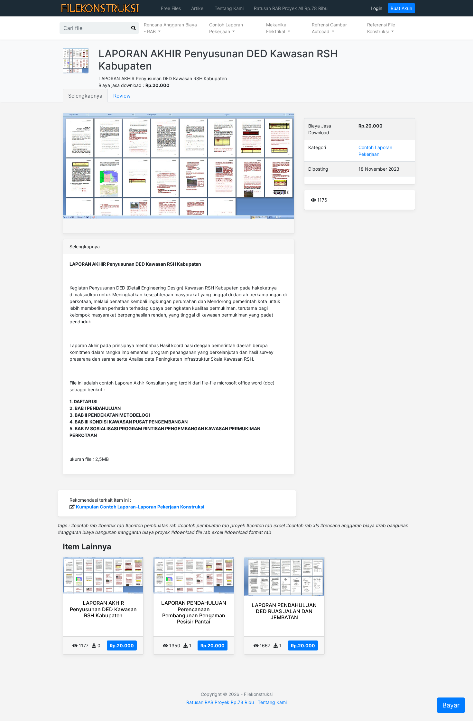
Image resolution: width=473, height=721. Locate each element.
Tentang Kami (229, 8)
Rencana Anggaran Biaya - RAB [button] (170, 28)
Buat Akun (401, 8)
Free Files (171, 8)
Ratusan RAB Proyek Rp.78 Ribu (220, 702)
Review (122, 95)
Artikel (197, 8)
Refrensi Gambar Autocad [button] (329, 28)
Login (376, 8)
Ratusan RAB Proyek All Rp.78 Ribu (291, 8)
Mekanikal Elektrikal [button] (276, 28)
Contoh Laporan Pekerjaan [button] (226, 28)
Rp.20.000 (122, 645)
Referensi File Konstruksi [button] (381, 28)
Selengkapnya (85, 95)
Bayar (450, 705)
